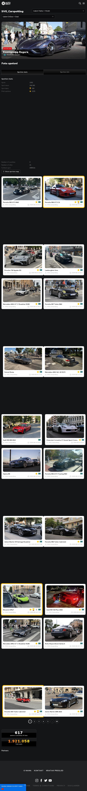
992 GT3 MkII (14, 202)
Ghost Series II (59, 644)
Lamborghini (49, 270)
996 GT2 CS (55, 202)
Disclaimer (74, 786)
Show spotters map (12, 172)
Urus (56, 270)
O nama (27, 770)
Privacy (61, 786)
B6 (9, 474)
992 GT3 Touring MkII (59, 474)
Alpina (5, 474)
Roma (12, 372)
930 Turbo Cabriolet (18, 712)
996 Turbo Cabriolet (58, 542)
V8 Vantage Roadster (22, 542)
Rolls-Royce (49, 644)
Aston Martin (9, 542)
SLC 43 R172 (60, 372)
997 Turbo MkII (56, 304)
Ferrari (6, 372)
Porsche (6, 202)
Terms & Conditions (43, 786)
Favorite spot (7, 48)
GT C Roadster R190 (21, 304)
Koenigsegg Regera (15, 52)
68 (57, 721)
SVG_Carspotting (10, 205)
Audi (4, 440)
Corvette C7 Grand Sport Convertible (68, 440)
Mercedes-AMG (8, 304)
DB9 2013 (58, 712)
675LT (12, 610)
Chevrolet (50, 440)
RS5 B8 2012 (11, 440)
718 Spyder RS (16, 270)
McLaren (6, 610)
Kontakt (39, 770)
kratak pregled (54, 770)
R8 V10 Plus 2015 (56, 610)
